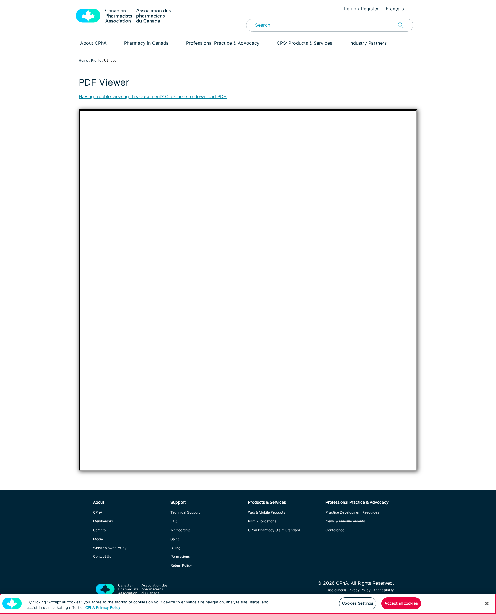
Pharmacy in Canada (146, 43)
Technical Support (185, 512)
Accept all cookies (401, 603)
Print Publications (262, 521)
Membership (103, 521)
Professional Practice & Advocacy (222, 43)
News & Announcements (345, 521)
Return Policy (181, 565)
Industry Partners (368, 43)
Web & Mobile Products (266, 512)
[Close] (486, 603)
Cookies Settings (357, 603)
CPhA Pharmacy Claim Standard (274, 530)
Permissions (180, 556)
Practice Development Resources (352, 512)
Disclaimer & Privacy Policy (348, 590)
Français (395, 8)
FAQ (173, 521)
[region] (248, 604)
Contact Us (102, 556)
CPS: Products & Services (304, 43)
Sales (174, 539)
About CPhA (93, 43)
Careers (99, 530)
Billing (175, 548)
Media (98, 539)
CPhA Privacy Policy (102, 607)
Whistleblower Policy (110, 548)
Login (350, 8)
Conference (335, 530)
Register (370, 8)
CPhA (97, 512)
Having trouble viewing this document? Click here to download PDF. (153, 96)
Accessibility (383, 590)
